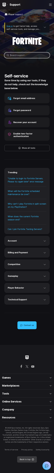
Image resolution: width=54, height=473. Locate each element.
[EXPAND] (44, 27)
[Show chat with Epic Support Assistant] (46, 466)
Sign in (10, 26)
